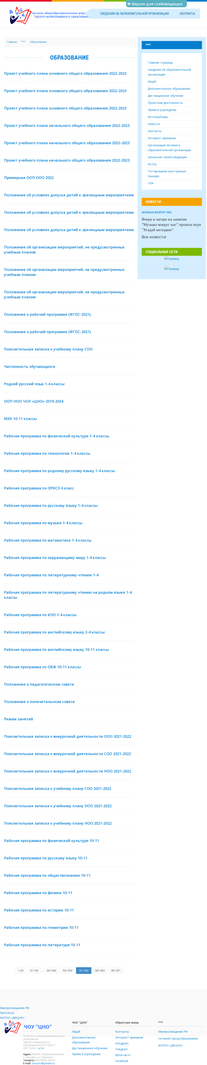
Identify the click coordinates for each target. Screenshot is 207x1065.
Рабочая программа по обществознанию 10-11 (47, 875)
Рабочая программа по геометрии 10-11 (41, 927)
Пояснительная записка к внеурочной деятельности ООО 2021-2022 (67, 736)
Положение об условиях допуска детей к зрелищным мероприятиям (69, 195)
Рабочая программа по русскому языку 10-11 (45, 858)
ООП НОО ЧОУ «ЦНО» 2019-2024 (33, 401)
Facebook (121, 1061)
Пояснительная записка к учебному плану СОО (48, 349)
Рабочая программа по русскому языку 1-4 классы (50, 505)
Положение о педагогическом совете (39, 684)
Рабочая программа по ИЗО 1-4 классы (40, 614)
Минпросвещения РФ (14, 1008)
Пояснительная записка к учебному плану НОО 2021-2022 (58, 823)
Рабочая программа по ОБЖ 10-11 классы (42, 666)
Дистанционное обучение (90, 1048)
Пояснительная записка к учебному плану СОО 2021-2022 (57, 788)
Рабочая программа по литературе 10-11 (42, 944)
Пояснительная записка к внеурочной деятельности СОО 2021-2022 (67, 753)
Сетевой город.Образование (178, 1038)
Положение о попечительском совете (39, 701)
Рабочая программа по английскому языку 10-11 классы (56, 649)
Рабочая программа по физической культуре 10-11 (51, 840)
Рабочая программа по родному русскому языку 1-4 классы (59, 470)
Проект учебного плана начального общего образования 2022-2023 (67, 125)
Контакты (187, 14)
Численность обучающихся (29, 366)
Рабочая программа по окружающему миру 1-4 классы (55, 557)
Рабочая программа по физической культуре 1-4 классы (56, 436)
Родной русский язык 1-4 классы (34, 383)
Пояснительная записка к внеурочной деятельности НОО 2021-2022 (67, 771)
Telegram (121, 1049)
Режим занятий (18, 719)
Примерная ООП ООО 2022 (29, 177)
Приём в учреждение (86, 1054)
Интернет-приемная (129, 1037)
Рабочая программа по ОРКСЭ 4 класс (39, 488)
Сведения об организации (134, 14)
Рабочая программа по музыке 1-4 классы (43, 522)
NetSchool (7, 1013)
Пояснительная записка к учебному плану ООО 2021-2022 (58, 805)
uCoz (41, 1048)
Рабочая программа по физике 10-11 (38, 892)
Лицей (76, 1031)
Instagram (122, 1043)
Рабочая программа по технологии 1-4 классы (47, 453)
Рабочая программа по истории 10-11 (39, 910)
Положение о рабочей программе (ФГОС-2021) (47, 314)
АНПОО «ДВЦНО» (12, 1018)
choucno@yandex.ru (43, 1063)
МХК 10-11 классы (20, 418)
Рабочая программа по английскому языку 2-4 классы (54, 632)
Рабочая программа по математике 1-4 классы (47, 540)
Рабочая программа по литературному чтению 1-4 (51, 574)
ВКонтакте (122, 1055)
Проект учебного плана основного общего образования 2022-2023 (65, 73)
